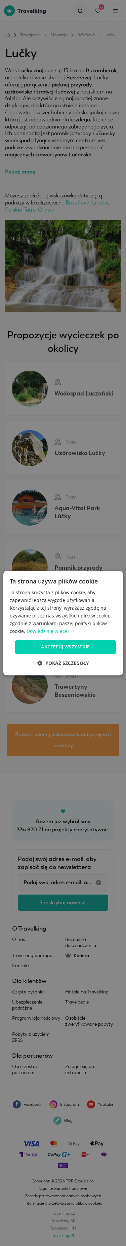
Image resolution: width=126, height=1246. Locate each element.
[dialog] (63, 623)
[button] (63, 663)
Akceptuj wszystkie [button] (65, 647)
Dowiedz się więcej (48, 631)
